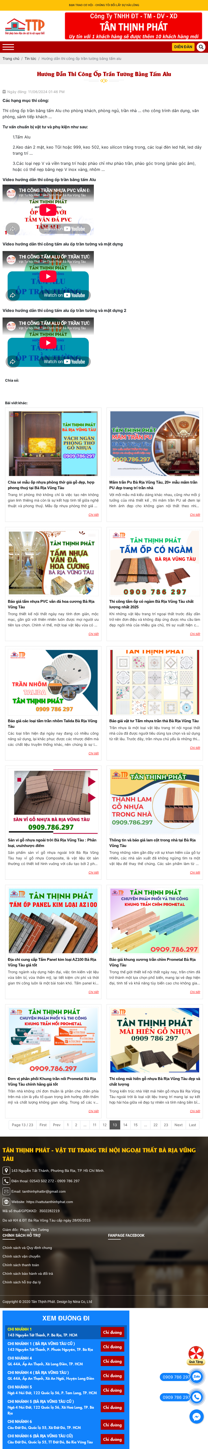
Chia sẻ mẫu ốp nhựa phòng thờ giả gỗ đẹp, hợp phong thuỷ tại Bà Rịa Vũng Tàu (51, 485)
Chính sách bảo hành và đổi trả (28, 1273)
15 (136, 1125)
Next (179, 1125)
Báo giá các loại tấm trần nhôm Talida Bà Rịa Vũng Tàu (52, 724)
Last (192, 1125)
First (43, 1125)
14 (125, 1125)
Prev (57, 1125)
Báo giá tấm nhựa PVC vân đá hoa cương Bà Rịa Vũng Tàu (51, 604)
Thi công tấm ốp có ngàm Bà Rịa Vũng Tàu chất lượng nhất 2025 (151, 604)
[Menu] (8, 47)
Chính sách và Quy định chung (27, 1248)
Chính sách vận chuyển (21, 1256)
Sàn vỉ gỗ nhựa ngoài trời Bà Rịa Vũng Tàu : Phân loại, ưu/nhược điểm (52, 843)
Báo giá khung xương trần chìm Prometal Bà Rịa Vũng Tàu (152, 962)
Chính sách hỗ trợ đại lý (22, 1282)
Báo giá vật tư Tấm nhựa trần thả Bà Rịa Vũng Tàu (154, 721)
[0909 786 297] (196, 1376)
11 (94, 1125)
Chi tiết (94, 515)
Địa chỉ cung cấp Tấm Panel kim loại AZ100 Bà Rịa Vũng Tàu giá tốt (52, 962)
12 (105, 1125)
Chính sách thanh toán (21, 1265)
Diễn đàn (183, 46)
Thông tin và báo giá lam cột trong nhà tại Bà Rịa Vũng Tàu (152, 843)
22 (155, 1125)
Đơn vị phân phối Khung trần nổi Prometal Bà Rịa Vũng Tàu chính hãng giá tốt (52, 1081)
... (84, 1125)
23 (166, 1125)
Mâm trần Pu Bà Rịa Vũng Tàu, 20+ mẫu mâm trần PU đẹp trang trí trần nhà (153, 485)
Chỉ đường (112, 1332)
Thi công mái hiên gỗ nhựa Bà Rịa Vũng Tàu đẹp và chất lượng (154, 1081)
